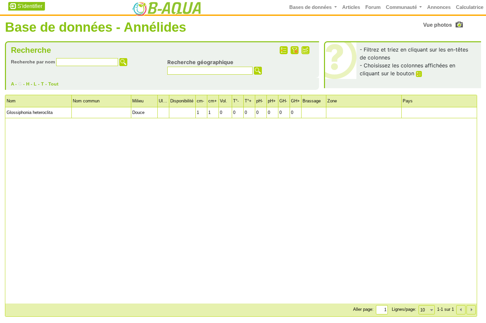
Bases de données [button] (311, 7)
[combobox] (427, 309)
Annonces (439, 7)
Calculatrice (469, 7)
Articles (351, 7)
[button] (471, 309)
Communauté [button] (402, 7)
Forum (373, 7)
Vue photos (437, 25)
